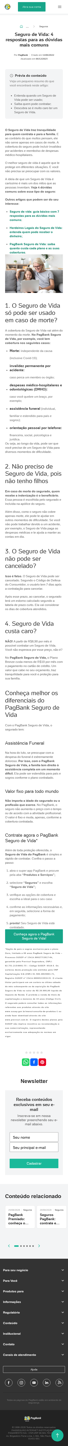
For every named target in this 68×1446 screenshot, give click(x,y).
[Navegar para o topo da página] (57, 1435)
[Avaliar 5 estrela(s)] (41, 1053)
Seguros (43, 26)
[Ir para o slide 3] (24, 1246)
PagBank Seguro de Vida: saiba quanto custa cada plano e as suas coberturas (35, 248)
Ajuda (34, 1369)
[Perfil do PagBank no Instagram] (21, 1382)
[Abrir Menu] (59, 7)
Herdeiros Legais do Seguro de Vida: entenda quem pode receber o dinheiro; (36, 232)
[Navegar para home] (21, 26)
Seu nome (21, 1137)
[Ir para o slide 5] (30, 1246)
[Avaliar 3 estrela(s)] (34, 1053)
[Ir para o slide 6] (33, 1246)
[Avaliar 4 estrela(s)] (38, 1053)
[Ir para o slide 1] (16, 1246)
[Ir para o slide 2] (21, 1246)
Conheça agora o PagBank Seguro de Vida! (34, 936)
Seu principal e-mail (29, 1147)
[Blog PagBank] (59, 1382)
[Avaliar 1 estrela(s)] (26, 1053)
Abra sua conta (31, 7)
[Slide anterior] (9, 1246)
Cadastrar (34, 1163)
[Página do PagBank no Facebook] (8, 1382)
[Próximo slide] (39, 1246)
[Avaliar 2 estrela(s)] (30, 1053)
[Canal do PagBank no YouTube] (34, 1382)
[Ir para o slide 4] (27, 1246)
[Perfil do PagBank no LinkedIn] (46, 1382)
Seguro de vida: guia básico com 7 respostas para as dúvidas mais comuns (34, 216)
